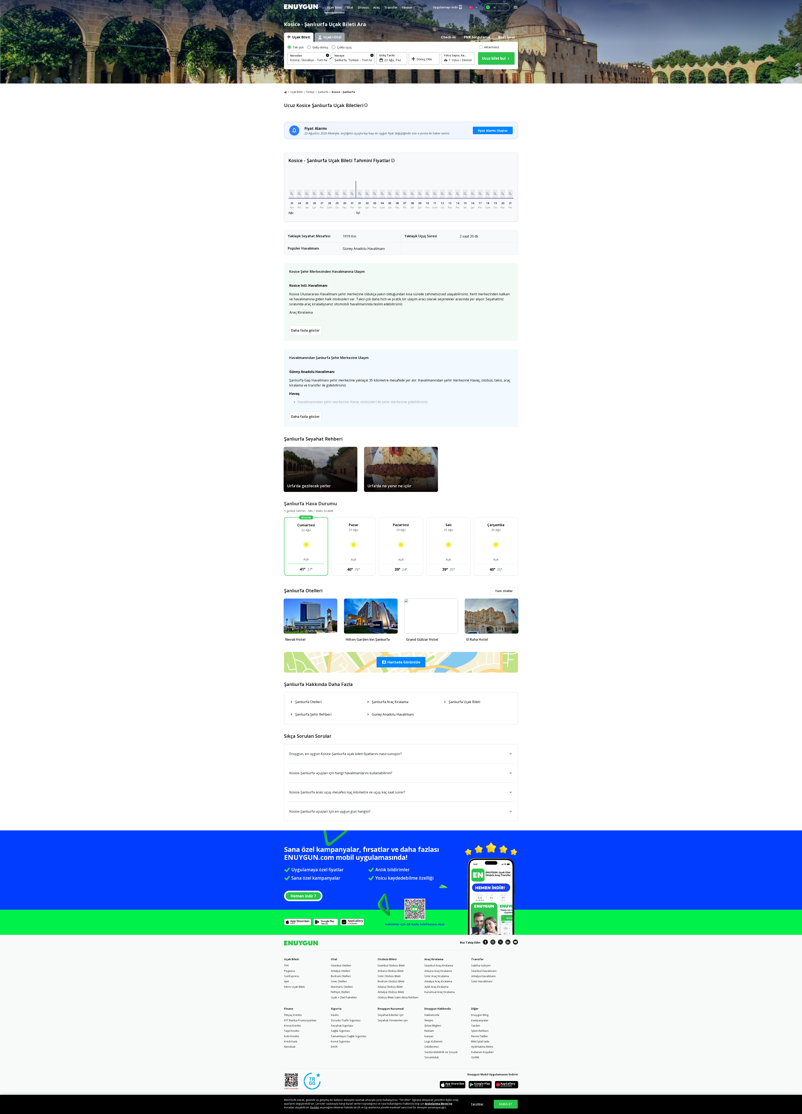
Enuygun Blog (479, 1015)
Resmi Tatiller (479, 1036)
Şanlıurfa (323, 92)
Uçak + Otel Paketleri (344, 997)
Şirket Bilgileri (432, 1025)
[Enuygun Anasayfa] (301, 7)
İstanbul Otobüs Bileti (391, 965)
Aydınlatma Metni (482, 1046)
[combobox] (308, 60)
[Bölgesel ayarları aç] (473, 7)
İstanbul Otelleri (341, 965)
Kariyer (429, 1036)
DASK (334, 1046)
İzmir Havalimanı (481, 981)
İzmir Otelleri (339, 981)
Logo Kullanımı (433, 1041)
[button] (291, 194)
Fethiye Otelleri (340, 992)
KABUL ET (505, 1104)
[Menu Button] (497, 7)
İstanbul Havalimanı (483, 971)
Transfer (477, 959)
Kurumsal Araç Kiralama (439, 992)
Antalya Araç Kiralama (438, 981)
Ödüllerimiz (431, 1046)
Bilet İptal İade (480, 1041)
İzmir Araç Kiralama (436, 976)
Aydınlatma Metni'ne (438, 1103)
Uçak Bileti (296, 92)
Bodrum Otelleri (341, 976)
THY (286, 965)
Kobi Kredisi (291, 1036)
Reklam (429, 1031)
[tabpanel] (401, 55)
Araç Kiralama (433, 959)
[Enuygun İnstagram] (492, 943)
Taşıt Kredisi (291, 1031)
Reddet (314, 1107)
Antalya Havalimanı (483, 976)
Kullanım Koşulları (482, 1052)
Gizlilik (475, 1057)
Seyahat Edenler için (391, 1015)
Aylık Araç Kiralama (436, 987)
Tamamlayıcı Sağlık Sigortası (348, 1036)
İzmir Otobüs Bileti (389, 976)
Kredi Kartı (290, 1041)
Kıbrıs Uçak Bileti (294, 987)
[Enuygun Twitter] (500, 943)
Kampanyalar (479, 1020)
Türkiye (310, 92)
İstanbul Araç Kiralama (438, 965)
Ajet (286, 981)
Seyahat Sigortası (342, 1025)
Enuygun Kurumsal (391, 1008)
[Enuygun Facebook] (485, 943)
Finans (288, 1008)
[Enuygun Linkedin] (507, 943)
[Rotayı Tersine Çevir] (331, 59)
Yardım (475, 1025)
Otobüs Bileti (387, 959)
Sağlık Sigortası (340, 1031)
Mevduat (289, 1046)
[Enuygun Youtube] (515, 943)
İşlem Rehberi (480, 1031)
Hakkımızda (431, 1015)
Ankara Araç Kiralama (438, 971)
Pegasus (289, 971)
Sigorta (336, 1008)
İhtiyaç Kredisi (293, 1015)
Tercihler (477, 1104)
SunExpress (291, 976)
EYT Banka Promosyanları (300, 1020)
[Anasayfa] (285, 92)
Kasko (335, 1015)
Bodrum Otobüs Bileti (391, 981)
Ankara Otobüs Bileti (391, 971)
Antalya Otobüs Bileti (391, 992)
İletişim (428, 1020)
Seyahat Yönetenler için (393, 1020)
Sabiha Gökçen (481, 965)
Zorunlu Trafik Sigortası (345, 1020)
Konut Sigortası (340, 1041)
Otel (334, 959)
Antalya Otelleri (340, 971)
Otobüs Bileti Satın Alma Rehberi (398, 997)
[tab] (298, 37)
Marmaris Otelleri (342, 987)
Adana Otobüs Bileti (390, 987)
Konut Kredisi (292, 1025)
